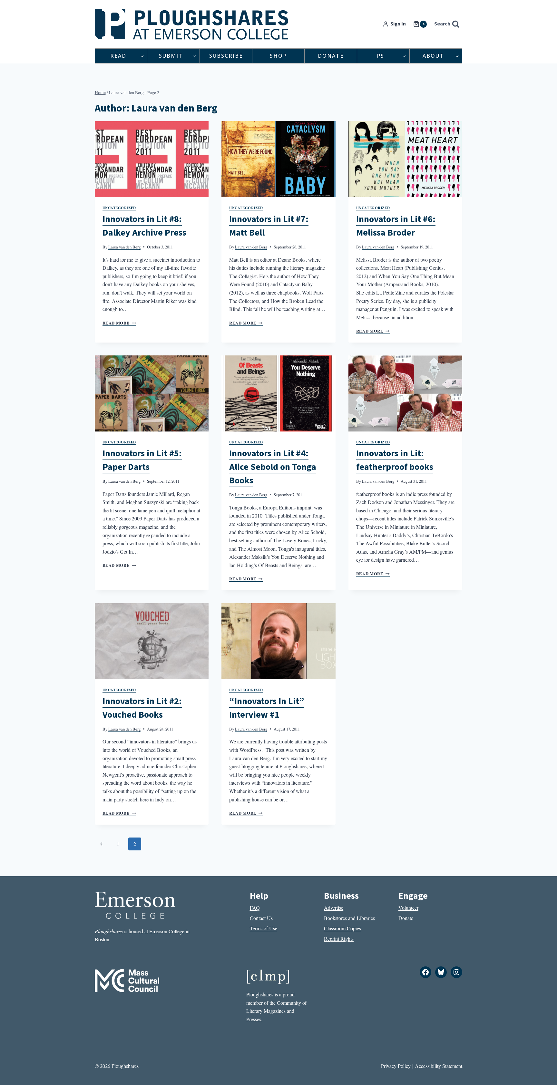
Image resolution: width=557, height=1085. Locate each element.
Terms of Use (263, 928)
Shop (278, 55)
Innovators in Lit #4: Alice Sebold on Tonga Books (272, 467)
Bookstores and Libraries (349, 918)
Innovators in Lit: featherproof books (394, 460)
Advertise (333, 907)
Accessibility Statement (438, 1065)
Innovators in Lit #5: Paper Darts (142, 460)
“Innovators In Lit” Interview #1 (266, 708)
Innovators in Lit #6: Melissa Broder (395, 226)
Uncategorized (119, 207)
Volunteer (408, 907)
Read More (119, 323)
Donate (331, 55)
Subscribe (226, 55)
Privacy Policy (396, 1065)
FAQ (255, 907)
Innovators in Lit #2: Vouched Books (142, 708)
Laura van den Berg (124, 247)
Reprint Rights (339, 938)
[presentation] (152, 159)
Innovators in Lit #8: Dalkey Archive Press (144, 226)
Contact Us (261, 918)
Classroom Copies (342, 928)
